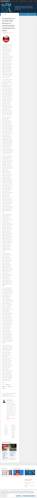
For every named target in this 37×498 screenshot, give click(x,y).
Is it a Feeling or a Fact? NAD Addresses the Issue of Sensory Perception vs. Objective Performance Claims (5, 455)
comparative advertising (13, 393)
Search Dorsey (27, 483)
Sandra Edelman (5, 32)
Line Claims (8, 394)
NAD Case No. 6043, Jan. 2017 (6, 215)
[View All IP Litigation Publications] (18, 474)
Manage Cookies (3, 495)
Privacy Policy (6, 493)
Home (13, 1)
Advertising (4, 14)
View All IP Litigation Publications (18, 476)
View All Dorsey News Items (29, 476)
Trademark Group (23, 1)
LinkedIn (8, 416)
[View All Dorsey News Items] (30, 474)
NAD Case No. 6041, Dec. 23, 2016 (7, 80)
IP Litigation (30, 1)
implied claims (4, 394)
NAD (11, 394)
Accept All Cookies (18, 495)
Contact (16, 1)
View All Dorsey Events (5, 476)
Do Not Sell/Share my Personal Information (29, 495)
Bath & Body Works (6, 393)
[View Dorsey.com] (5, 2)
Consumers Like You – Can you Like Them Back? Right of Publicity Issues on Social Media (13, 454)
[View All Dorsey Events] (7, 474)
